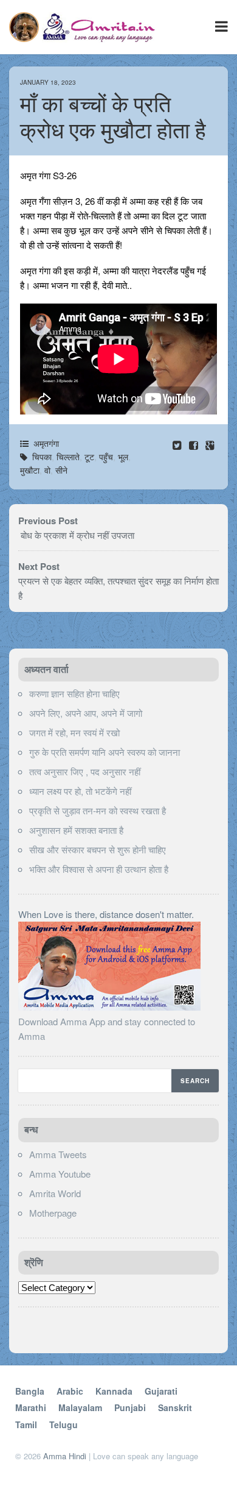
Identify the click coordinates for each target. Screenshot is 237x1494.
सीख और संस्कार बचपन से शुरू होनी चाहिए (97, 849)
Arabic (70, 1391)
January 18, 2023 (48, 82)
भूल (123, 456)
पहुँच (106, 456)
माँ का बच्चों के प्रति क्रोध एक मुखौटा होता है (113, 118)
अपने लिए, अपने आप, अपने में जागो (85, 712)
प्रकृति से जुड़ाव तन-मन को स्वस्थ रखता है (97, 810)
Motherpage (53, 1212)
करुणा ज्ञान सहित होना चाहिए (74, 693)
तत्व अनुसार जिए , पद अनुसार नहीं (84, 771)
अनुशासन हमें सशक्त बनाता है (76, 829)
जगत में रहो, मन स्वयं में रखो (74, 732)
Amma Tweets (58, 1154)
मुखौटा (30, 470)
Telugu (63, 1424)
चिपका (42, 456)
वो (47, 470)
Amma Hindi (64, 1456)
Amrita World (55, 1193)
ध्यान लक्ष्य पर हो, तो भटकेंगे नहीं (80, 790)
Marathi (30, 1407)
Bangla (29, 1391)
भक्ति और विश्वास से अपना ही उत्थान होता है (98, 869)
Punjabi (130, 1407)
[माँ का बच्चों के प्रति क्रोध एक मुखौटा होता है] (195, 444)
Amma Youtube (60, 1173)
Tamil (26, 1424)
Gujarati (161, 1391)
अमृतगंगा (46, 443)
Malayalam (80, 1407)
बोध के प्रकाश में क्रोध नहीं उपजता (76, 534)
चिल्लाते (68, 456)
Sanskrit (175, 1407)
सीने (61, 470)
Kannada (113, 1391)
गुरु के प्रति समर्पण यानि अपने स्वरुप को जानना (104, 751)
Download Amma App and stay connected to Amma (106, 1028)
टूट (89, 456)
